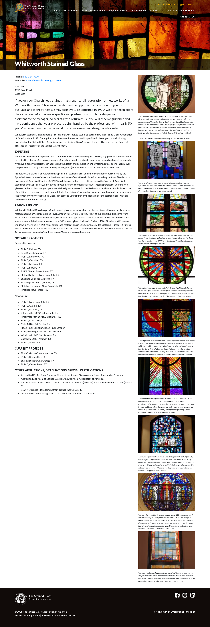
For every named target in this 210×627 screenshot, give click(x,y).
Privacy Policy (32, 615)
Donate (170, 4)
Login (180, 4)
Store (160, 4)
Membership (186, 10)
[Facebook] (176, 594)
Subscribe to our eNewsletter (58, 615)
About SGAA (187, 16)
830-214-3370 (31, 76)
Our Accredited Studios (66, 10)
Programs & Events (119, 10)
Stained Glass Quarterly (163, 10)
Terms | (19, 615)
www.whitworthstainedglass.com (43, 80)
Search (190, 4)
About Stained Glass (93, 10)
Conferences (139, 10)
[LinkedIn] (191, 594)
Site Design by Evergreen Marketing (174, 611)
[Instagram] (183, 594)
